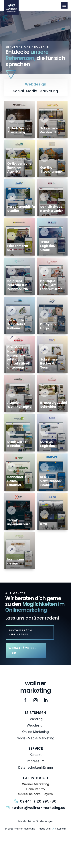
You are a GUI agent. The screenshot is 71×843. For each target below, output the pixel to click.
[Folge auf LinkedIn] (45, 700)
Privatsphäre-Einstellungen (35, 821)
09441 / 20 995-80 (25, 650)
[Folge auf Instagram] (35, 700)
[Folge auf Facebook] (25, 700)
